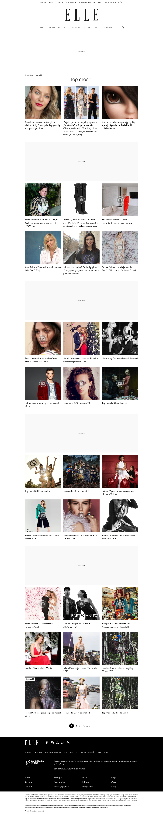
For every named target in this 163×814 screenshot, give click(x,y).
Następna (86, 725)
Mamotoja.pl (58, 777)
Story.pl (113, 786)
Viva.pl (113, 777)
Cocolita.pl (28, 786)
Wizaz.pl (114, 782)
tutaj (42, 811)
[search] (123, 27)
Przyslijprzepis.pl (87, 786)
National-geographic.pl (61, 786)
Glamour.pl (28, 782)
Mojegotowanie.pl (59, 782)
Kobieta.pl (85, 782)
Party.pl (27, 777)
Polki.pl (84, 777)
